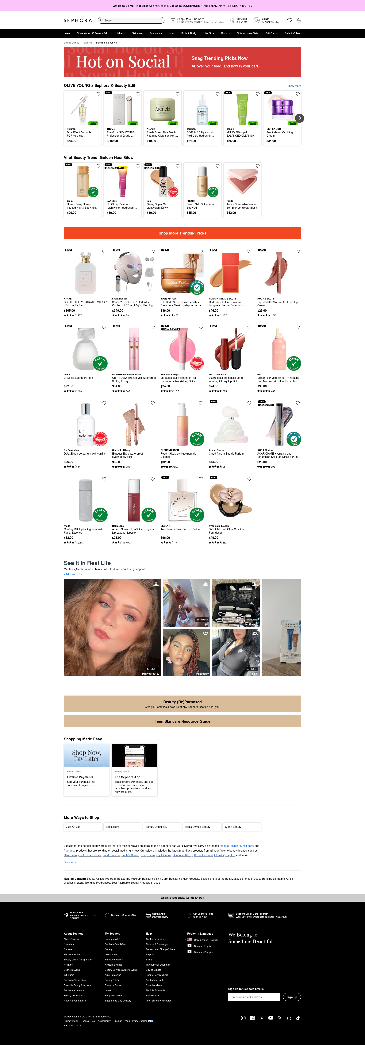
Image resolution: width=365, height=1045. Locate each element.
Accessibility (152, 995)
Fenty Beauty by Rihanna (156, 855)
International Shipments (158, 964)
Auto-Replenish (113, 974)
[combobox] (131, 20)
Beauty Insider (112, 938)
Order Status (111, 954)
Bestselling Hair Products (184, 878)
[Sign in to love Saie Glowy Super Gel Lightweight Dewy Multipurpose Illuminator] (178, 166)
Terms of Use (88, 1020)
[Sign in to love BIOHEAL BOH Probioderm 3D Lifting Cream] (297, 94)
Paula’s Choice (130, 855)
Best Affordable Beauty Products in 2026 (136, 882)
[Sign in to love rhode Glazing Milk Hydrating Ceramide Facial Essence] (104, 478)
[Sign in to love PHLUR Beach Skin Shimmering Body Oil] (217, 166)
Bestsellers (207, 878)
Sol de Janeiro (111, 855)
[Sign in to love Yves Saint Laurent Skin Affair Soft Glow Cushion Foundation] (249, 478)
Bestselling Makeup (129, 878)
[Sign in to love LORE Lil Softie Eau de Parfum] (104, 327)
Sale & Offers (293, 33)
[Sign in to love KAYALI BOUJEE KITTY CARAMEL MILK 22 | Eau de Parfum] (104, 251)
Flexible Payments (155, 990)
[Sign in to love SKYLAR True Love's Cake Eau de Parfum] (201, 478)
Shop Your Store (113, 995)
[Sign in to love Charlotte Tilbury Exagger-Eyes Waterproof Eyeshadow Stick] (152, 403)
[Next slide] (299, 118)
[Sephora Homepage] (78, 20)
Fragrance (156, 33)
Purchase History (114, 959)
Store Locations (154, 985)
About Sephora (71, 938)
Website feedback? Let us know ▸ (182, 897)
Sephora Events (72, 969)
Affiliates (68, 964)
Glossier (219, 855)
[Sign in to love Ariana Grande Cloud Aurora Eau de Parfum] (249, 403)
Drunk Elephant (203, 855)
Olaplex (230, 855)
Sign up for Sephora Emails (246, 989)
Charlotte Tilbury (183, 855)
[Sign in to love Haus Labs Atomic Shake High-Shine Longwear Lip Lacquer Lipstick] (152, 478)
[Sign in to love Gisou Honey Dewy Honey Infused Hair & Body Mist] (98, 166)
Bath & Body (188, 33)
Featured (87, 42)
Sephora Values (72, 954)
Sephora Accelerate (74, 990)
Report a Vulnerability (75, 1000)
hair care (248, 846)
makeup (224, 846)
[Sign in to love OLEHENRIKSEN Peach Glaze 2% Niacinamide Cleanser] (201, 403)
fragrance (69, 850)
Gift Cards (272, 33)
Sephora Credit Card (115, 944)
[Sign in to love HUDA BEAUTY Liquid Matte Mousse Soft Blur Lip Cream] (297, 251)
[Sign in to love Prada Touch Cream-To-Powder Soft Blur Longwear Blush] (257, 166)
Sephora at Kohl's (155, 980)
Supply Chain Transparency (78, 959)
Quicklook (82, 122)
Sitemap (118, 1020)
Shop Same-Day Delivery (118, 1000)
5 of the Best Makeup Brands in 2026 (237, 878)
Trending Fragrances (97, 882)
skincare (236, 846)
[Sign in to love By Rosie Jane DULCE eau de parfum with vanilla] (104, 403)
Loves (108, 990)
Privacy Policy (71, 1020)
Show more (294, 86)
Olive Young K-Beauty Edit (92, 33)
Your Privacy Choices (136, 1020)
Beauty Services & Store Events (121, 969)
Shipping (150, 954)
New (67, 33)
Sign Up (292, 997)
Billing (149, 959)
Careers (68, 949)
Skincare (137, 33)
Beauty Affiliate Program (101, 878)
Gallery (108, 949)
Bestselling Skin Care (155, 878)
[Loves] (289, 20)
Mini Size (208, 33)
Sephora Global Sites (75, 980)
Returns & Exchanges (157, 944)
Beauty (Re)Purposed (75, 995)
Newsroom (69, 944)
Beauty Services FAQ (157, 974)
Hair (171, 33)
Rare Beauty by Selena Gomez (82, 855)
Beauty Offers (112, 980)
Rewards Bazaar (113, 985)
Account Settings (113, 964)
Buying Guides (71, 42)
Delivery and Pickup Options (160, 949)
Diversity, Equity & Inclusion (78, 985)
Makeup (120, 33)
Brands (225, 33)
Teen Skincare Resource (158, 1000)
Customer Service (155, 938)
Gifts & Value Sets (247, 33)
